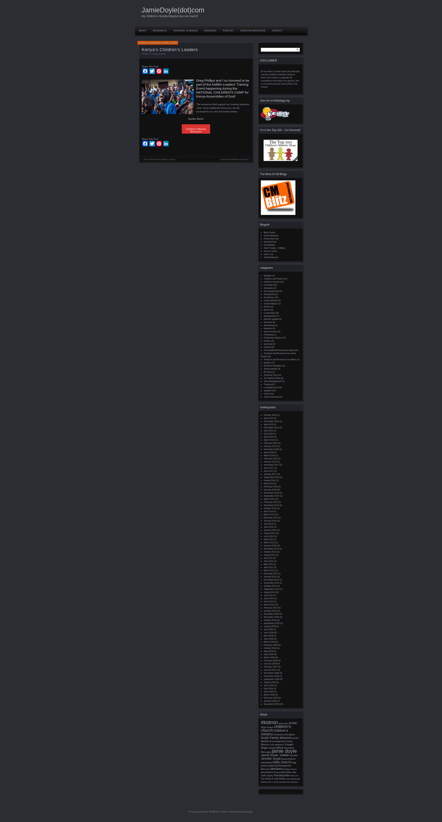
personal (268, 344)
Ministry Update (271, 319)
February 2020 (271, 443)
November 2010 (271, 583)
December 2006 (271, 673)
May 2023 (268, 424)
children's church (272, 282)
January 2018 (270, 462)
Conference (279, 734)
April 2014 (268, 511)
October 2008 (270, 648)
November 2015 (271, 493)
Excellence (269, 297)
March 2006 (269, 695)
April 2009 (268, 639)
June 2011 (269, 561)
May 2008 (268, 651)
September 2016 (272, 477)
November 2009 (271, 617)
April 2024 (268, 418)
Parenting (268, 334)
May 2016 (268, 483)
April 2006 (268, 691)
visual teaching (271, 397)
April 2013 (268, 527)
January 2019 (270, 446)
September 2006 (272, 679)
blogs (263, 727)
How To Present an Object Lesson (159, 159)
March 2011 (269, 570)
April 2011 (268, 567)
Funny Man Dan (271, 239)
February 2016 (271, 486)
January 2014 (270, 521)
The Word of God (269, 778)
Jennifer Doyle (271, 758)
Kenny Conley (270, 251)
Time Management (272, 381)
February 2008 (271, 660)
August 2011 (270, 555)
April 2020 (268, 437)
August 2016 (270, 480)
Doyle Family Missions (276, 737)
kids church (282, 762)
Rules (288, 772)
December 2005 (271, 704)
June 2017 (269, 468)
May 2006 (268, 688)
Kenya (284, 759)
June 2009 (269, 632)
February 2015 (271, 502)
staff (263, 775)
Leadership (269, 313)
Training (268, 384)
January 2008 (270, 664)
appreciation (283, 723)
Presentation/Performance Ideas (279, 350)
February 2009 (271, 645)
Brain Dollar (269, 232)
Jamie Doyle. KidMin (275, 755)
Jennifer (294, 755)
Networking (269, 325)
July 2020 (268, 434)
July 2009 (268, 629)
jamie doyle (284, 751)
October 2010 (270, 586)
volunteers (294, 782)
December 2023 (271, 421)
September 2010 (272, 589)
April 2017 (268, 471)
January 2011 (270, 577)
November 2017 (271, 465)
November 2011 (271, 549)
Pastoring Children (272, 338)
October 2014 (270, 508)
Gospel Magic (270, 303)
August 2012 (270, 533)
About (142, 30)
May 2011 (268, 564)
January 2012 (270, 545)
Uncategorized (158, 54)
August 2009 (270, 626)
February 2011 (270, 573)
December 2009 (271, 614)
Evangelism (269, 294)
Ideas (266, 310)
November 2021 (271, 427)
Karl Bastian (269, 245)
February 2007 (271, 667)
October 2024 (270, 415)
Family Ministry (271, 300)
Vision (267, 394)
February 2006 (271, 698)
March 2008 (269, 657)
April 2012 (268, 539)
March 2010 (269, 604)
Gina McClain (270, 242)
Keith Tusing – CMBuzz (275, 248)
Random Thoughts (272, 366)
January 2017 (270, 474)
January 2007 (270, 670)
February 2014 (271, 517)
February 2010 (271, 608)
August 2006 (270, 682)
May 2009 (268, 636)
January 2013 (270, 530)
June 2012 (269, 536)
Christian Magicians (253, 30)
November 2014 (271, 505)
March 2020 (269, 440)
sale (294, 772)
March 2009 (269, 642)
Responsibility (270, 369)
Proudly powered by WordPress (204, 811)
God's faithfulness (276, 745)
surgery (269, 775)
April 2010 (268, 601)
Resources (160, 30)
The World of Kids (272, 378)
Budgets (268, 275)
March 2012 (269, 542)
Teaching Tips (270, 375)
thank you (294, 776)
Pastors (267, 341)
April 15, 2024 (170, 43)
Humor (267, 307)
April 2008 (268, 654)
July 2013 (268, 524)
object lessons (270, 331)
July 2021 (268, 430)
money (286, 769)
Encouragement (271, 291)
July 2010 (268, 595)
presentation (267, 772)
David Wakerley (271, 235)
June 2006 (269, 685)
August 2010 (270, 592)
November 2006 (271, 676)
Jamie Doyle (154, 43)
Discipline (268, 288)
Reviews (268, 372)
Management (270, 316)
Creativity (268, 285)
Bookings (210, 30)
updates (267, 390)
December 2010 (271, 580)
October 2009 (270, 620)
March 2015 (269, 499)
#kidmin (269, 722)
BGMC (293, 723)
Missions (268, 322)
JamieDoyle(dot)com (173, 10)
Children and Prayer (273, 279)
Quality (267, 362)
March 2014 (269, 514)
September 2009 (272, 623)
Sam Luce (268, 254)
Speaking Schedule (185, 30)
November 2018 (271, 449)
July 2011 (268, 558)
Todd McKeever (271, 257)
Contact (277, 30)
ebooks (265, 741)
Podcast (228, 30)
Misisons (265, 769)
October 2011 (270, 552)
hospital (272, 748)
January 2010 (270, 611)
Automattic (247, 811)
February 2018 (271, 458)
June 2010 (269, 598)
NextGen (268, 328)
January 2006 (270, 701)
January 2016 (270, 490)
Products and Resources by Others (280, 359)
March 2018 (269, 455)
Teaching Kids (282, 775)
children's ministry (274, 732)
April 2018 (268, 452)
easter (295, 738)
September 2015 (272, 496)
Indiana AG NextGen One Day (234, 159)
